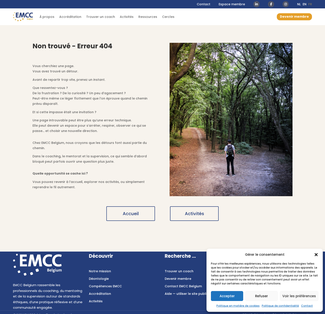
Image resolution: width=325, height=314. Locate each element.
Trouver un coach (100, 17)
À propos (47, 17)
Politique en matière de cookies (238, 306)
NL (299, 4)
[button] (316, 254)
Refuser (261, 296)
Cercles (168, 17)
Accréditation (70, 17)
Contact (307, 306)
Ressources (147, 17)
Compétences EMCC (105, 286)
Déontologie (99, 278)
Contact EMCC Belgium (183, 286)
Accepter (227, 296)
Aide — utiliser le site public (186, 293)
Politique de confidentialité (280, 306)
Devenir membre (294, 16)
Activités (127, 17)
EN (304, 4)
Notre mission (100, 271)
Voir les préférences (299, 296)
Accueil (131, 214)
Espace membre (232, 4)
